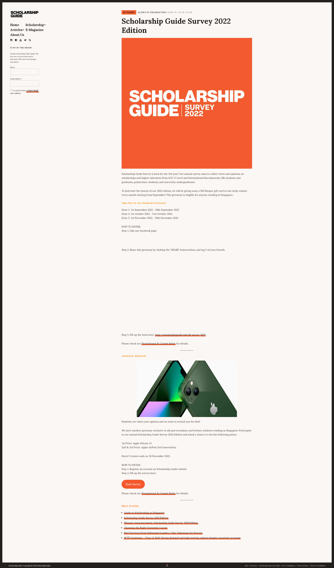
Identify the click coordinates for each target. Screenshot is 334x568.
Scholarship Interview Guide (269, 565)
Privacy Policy (302, 565)
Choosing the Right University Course (145, 527)
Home (14, 25)
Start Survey (133, 484)
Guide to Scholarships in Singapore (144, 512)
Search (30, 40)
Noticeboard (128, 12)
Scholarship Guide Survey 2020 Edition (146, 517)
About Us (17, 35)
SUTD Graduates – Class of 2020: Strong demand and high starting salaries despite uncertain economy (182, 537)
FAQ (246, 565)
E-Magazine (35, 30)
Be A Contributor (288, 565)
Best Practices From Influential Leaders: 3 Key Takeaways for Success (163, 532)
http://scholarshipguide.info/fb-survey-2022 (180, 334)
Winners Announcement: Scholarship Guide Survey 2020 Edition (161, 522)
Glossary (253, 565)
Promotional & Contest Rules (158, 343)
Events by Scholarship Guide (153, 12)
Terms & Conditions (317, 565)
